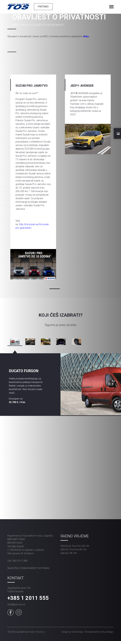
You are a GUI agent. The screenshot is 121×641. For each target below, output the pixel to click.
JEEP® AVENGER (82, 85)
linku (86, 36)
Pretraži (43, 6)
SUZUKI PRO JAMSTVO (31, 85)
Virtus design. (107, 632)
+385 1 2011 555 (28, 598)
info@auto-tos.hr (16, 604)
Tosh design (77, 632)
